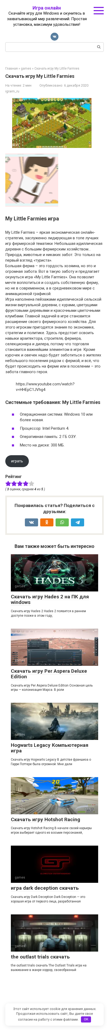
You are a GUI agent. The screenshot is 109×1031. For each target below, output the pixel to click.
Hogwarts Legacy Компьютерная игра (49, 748)
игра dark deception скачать (45, 888)
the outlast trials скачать (40, 957)
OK (86, 1019)
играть (17, 461)
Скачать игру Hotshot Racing (45, 819)
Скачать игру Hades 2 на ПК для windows (50, 599)
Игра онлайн (47, 8)
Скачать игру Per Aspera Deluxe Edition (49, 674)
